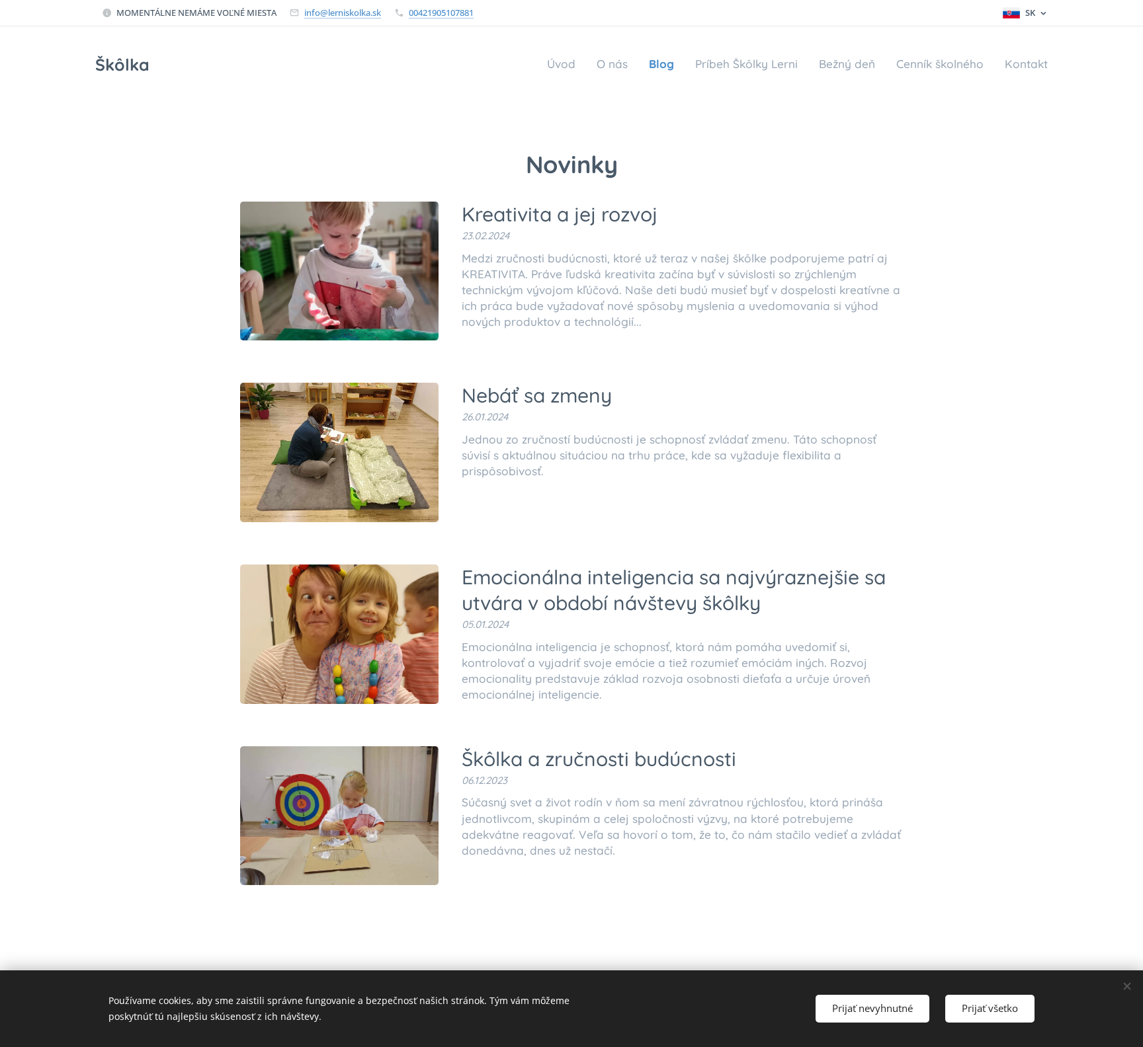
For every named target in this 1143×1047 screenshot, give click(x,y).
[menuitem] (565, 64)
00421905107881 (441, 13)
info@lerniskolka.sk (342, 13)
